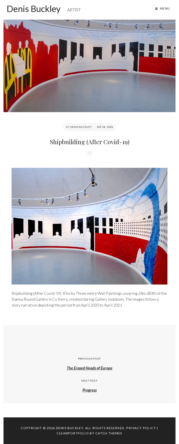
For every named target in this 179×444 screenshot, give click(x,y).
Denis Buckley (33, 8)
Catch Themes (108, 433)
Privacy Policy (141, 428)
